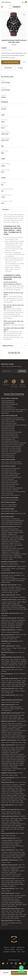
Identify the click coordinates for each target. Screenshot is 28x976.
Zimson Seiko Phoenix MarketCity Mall (11, 477)
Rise (25, 684)
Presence (4, 609)
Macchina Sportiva (13, 854)
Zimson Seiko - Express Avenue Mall (11, 474)
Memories (14, 874)
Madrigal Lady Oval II (7, 554)
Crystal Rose (13, 867)
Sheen (3, 692)
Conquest (4, 602)
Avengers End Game (7, 725)
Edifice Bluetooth (6, 691)
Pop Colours (13, 730)
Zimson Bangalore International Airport (11, 446)
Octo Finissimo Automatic (8, 577)
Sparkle (24, 904)
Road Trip (23, 730)
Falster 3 (12, 881)
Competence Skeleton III (8, 840)
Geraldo (23, 659)
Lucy (10, 793)
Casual (24, 725)
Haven (17, 914)
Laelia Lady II (20, 548)
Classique (18, 566)
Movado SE (19, 625)
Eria (20, 543)
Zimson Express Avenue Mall (9, 470)
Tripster (19, 734)
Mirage (9, 795)
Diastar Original (11, 637)
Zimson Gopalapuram (7, 406)
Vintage (7, 692)
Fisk (23, 881)
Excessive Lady (5, 545)
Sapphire (12, 627)
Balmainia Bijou (5, 530)
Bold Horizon (22, 620)
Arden (17, 695)
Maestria (24, 554)
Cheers (3, 681)
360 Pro (19, 740)
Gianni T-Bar (5, 717)
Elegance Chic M (14, 543)
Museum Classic (5, 627)
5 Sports (17, 850)
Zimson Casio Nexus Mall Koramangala (11, 432)
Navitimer (18, 589)
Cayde (11, 659)
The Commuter (5, 767)
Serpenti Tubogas (6, 582)
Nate (14, 761)
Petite (13, 702)
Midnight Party (5, 730)
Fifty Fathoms (5, 564)
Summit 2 (21, 613)
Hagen (20, 882)
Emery (20, 818)
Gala (17, 790)
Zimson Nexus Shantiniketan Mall (10, 435)
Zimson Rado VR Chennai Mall (9, 482)
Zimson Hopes (5, 413)
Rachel (17, 916)
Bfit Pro (3, 676)
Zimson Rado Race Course (8, 409)
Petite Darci (18, 825)
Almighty (24, 740)
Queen (16, 799)
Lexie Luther (21, 758)
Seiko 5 (22, 856)
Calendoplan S (19, 624)
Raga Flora (17, 901)
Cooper (8, 913)
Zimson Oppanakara (21, 409)
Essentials (4, 914)
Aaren (17, 878)
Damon (12, 913)
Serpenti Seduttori (11, 580)
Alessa (7, 911)
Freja (3, 882)
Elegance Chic (5, 543)
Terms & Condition (9, 949)
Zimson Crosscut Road (16, 411)
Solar (16, 669)
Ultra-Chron (4, 611)
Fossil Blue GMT (14, 752)
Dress (22, 852)
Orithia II (20, 557)
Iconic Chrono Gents (7, 548)
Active (15, 652)
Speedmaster (16, 632)
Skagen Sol (12, 886)
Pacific (23, 795)
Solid (12, 686)
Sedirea (11, 559)
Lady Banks (23, 661)
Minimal (21, 684)
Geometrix (17, 895)
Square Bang (22, 597)
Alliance (21, 678)
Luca (8, 916)
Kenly (11, 820)
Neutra (18, 761)
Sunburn (20, 732)
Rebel (3, 835)
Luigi (19, 717)
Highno (3, 684)
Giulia (3, 661)
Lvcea (10, 575)
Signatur (7, 886)
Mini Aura (4, 795)
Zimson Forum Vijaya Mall (8, 486)
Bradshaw (7, 818)
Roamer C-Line (17, 842)
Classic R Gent (5, 538)
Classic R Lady (5, 539)
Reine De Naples (6, 568)
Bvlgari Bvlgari (5, 575)
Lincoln (3, 793)
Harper (13, 661)
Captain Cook (18, 634)
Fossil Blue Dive (5, 752)
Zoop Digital (12, 923)
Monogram (14, 795)
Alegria (20, 865)
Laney (15, 758)
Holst (8, 884)
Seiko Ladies (5, 857)
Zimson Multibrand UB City (17, 419)
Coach (21, 695)
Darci (16, 818)
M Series (21, 641)
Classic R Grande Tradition (16, 538)
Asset (23, 782)
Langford (16, 820)
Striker (21, 800)
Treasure (21, 802)
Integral (11, 638)
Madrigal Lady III (15, 552)
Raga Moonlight (13, 902)
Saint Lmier (20, 609)
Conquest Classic (11, 602)
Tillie (24, 768)
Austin (14, 911)
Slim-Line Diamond (6, 846)
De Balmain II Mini (6, 541)
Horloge (17, 661)
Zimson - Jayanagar (18, 444)
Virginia (10, 770)
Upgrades (12, 736)
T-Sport (9, 650)
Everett (21, 749)
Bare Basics (15, 725)
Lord (7, 854)
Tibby (22, 829)
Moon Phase (5, 557)
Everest (24, 818)
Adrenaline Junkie (21, 721)
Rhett (11, 763)
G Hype (3, 790)
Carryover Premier (6, 784)
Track (17, 802)
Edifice (21, 688)
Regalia (13, 904)
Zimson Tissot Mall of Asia (8, 457)
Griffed (11, 707)
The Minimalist (13, 767)
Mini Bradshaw (5, 824)
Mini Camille (13, 824)
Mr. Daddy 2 (11, 708)
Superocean (17, 590)
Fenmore (18, 751)
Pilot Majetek (21, 607)
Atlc (23, 657)
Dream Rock (5, 872)
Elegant (24, 602)
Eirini (12, 541)
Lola (25, 663)
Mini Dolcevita (14, 607)
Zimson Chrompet (6, 491)
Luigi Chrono (5, 719)
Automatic (18, 667)
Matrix (17, 793)
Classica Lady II (13, 539)
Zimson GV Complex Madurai (9, 504)
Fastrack (4, 729)
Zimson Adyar (16, 468)
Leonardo (20, 663)
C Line (17, 838)
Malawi (17, 833)
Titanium (20, 669)
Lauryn (21, 820)
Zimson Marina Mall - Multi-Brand (10, 490)
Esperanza (4, 625)
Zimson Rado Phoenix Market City (10, 441)
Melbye (22, 884)
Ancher (22, 878)
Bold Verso (4, 624)
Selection (4, 686)
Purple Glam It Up (6, 901)
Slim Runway (9, 829)
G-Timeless (23, 777)
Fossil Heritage (5, 754)
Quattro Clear (9, 799)
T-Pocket (4, 650)
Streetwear (4, 732)
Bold (25, 678)
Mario (10, 719)
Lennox (7, 822)
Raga (13, 901)
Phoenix (4, 797)
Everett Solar (5, 751)
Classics (17, 888)
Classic (3, 669)
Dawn (14, 786)
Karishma (23, 895)
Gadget (13, 790)
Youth (11, 692)
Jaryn (8, 820)
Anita (3, 881)
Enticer (12, 691)
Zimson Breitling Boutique (8, 402)
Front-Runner (10, 788)
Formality (18, 682)
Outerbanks (11, 665)
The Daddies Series (6, 710)
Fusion (20, 788)
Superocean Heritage (7, 592)
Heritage (18, 646)
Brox (13, 747)
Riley (14, 763)
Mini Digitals (18, 920)
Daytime (22, 870)
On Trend (4, 899)
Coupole (4, 637)
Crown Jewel (9, 786)
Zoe (24, 665)
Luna (13, 793)
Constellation (19, 630)
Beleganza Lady (13, 534)
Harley (8, 914)
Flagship (9, 603)
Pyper (15, 827)
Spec (18, 800)
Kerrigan (7, 758)
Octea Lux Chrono (6, 876)
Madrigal (4, 550)
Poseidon (12, 797)
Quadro (18, 702)
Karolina (17, 884)
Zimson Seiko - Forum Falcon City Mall (11, 450)
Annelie (7, 881)
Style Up (15, 732)
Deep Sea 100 (18, 840)
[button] (5, 22)
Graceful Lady (12, 872)
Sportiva (14, 857)
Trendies (14, 734)
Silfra (6, 835)
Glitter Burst (22, 790)
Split (22, 708)
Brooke (7, 659)
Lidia (24, 914)
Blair (3, 818)
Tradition (13, 568)
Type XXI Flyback (6, 570)
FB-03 (14, 751)
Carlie (16, 747)
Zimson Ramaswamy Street (18, 491)
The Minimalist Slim (6, 768)
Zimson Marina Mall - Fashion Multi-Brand (12, 488)
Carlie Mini (22, 747)
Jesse (3, 758)
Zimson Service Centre (7, 444)
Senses (8, 686)
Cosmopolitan (5, 867)
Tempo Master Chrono (17, 846)
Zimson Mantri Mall (21, 425)
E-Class (21, 888)
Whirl (23, 686)
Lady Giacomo (5, 663)
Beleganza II (5, 534)
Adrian (22, 908)
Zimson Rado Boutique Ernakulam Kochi (12, 524)
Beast (3, 742)
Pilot (7, 797)
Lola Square (5, 665)
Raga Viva (20, 902)
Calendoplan (11, 624)
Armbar (17, 704)
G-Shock (17, 691)
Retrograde (19, 904)
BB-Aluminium (19, 573)
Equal (13, 682)
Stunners (10, 732)
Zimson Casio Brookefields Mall (9, 404)
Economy (20, 727)
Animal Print (19, 723)
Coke (9, 727)
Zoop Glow (19, 923)
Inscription (12, 756)
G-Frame (17, 777)
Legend (3, 607)
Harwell (7, 756)
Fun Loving (21, 715)
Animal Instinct (11, 723)
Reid (8, 763)
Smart (20, 665)
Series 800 (18, 627)
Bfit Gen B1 (16, 673)
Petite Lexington (5, 827)
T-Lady (23, 648)
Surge (3, 802)
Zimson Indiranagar (6, 418)
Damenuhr (4, 682)
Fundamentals (10, 729)
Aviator (23, 713)
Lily (2, 916)
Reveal (20, 799)
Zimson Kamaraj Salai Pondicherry (10, 500)
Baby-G (17, 688)
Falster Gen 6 (18, 881)
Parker (13, 825)
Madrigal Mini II (17, 554)
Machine (14, 760)
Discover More (17, 852)
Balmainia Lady (14, 530)
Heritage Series (11, 625)
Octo (23, 575)
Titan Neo (4, 906)
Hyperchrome (5, 638)
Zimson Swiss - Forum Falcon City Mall (11, 448)
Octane (20, 897)
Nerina (19, 795)
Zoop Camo (5, 923)
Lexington (12, 822)
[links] (3, 963)
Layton (3, 822)
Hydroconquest (5, 605)
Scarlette (21, 763)
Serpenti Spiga (20, 580)
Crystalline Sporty (14, 870)
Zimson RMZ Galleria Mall (8, 439)
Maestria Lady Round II (7, 555)
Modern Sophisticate (7, 761)
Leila (21, 914)
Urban (14, 835)
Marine (24, 566)
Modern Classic (5, 814)
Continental (21, 784)
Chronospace (11, 587)
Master (8, 607)
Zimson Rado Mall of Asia (8, 455)
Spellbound (18, 686)
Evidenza (4, 603)
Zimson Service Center (7, 493)
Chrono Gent (14, 536)
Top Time (15, 592)
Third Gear (12, 802)
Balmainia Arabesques (12, 529)
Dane (16, 913)
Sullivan (22, 765)
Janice (23, 756)
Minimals (8, 897)
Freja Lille (7, 882)
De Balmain (21, 539)
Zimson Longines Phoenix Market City (11, 495)
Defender (13, 749)
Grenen (16, 882)
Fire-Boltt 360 (14, 742)
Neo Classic (22, 854)
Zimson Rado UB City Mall (8, 421)
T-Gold (19, 648)
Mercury (20, 742)
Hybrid (12, 884)
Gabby (11, 754)
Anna (16, 782)
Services (13, 947)
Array (20, 782)
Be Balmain (4, 532)
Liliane (17, 822)
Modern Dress (13, 814)
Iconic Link (8, 702)
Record (14, 609)
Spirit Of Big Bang (13, 597)
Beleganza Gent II (18, 532)
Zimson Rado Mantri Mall (8, 427)
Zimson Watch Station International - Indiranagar (14, 443)
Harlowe (4, 820)
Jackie (20, 792)
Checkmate (4, 727)
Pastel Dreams (10, 899)
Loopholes (17, 729)
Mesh (16, 684)
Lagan (3, 897)
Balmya (20, 530)
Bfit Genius (23, 673)
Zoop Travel (5, 924)
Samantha (22, 916)
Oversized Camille (6, 825)
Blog (19, 952)
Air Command (21, 561)
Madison (12, 916)
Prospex (13, 856)
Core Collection (17, 681)
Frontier (16, 788)
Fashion (8, 891)
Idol (11, 792)
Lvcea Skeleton (17, 575)
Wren (3, 831)
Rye (17, 763)
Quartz (18, 856)
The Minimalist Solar (17, 768)
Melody (21, 793)
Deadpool (14, 727)
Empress (19, 786)
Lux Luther (8, 760)
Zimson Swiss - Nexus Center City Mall (11, 462)
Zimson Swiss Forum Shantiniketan (10, 437)
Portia (11, 827)
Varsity (9, 738)
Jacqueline (18, 756)
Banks (3, 659)
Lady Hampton (13, 663)
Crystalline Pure (5, 870)
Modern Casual (16, 812)
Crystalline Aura (21, 867)
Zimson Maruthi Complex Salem (10, 511)
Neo (12, 897)
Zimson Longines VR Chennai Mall (10, 484)
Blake (18, 911)
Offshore (21, 805)
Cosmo (3, 786)
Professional (5, 590)
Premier (23, 589)
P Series (3, 643)
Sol (6, 800)
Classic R (21, 536)
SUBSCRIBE (22, 371)
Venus (13, 847)
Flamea (12, 545)
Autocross (17, 745)
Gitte (12, 882)
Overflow (17, 708)
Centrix (24, 634)
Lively (12, 684)
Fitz (19, 659)
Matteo (14, 719)
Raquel (22, 761)
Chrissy (22, 911)
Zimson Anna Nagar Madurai (9, 506)
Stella (10, 765)
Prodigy (3, 799)
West (12, 918)
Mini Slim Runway (21, 824)
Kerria (14, 548)
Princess (22, 797)
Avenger (19, 584)
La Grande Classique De (16, 605)
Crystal (3, 812)
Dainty (23, 681)
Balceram (18, 526)
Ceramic (24, 667)
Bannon (23, 745)
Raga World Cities (6, 904)
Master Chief (17, 707)
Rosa (23, 719)
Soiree (3, 800)
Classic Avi (18, 587)
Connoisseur (15, 784)
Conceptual (4, 852)
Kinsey (11, 758)
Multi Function (5, 775)
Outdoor (22, 691)
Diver (7, 715)
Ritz (23, 827)
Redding (4, 763)
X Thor (22, 738)
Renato (19, 719)
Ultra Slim (4, 671)
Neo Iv (15, 897)
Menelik (22, 833)
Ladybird (11, 564)
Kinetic (3, 854)
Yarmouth (16, 918)
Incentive (8, 684)
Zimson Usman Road (7, 468)
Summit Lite (4, 615)
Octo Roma (22, 579)
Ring (24, 742)
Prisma (15, 775)
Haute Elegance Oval (7, 547)
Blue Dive (4, 747)
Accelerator (22, 816)
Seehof (17, 844)
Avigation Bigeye (21, 599)
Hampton (7, 661)
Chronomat (4, 587)
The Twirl (9, 780)
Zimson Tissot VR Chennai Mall (9, 481)
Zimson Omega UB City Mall (9, 425)
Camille (12, 818)
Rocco (16, 665)
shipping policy (20, 947)
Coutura (10, 852)
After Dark (4, 723)
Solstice (14, 800)
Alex (11, 911)
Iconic (14, 547)
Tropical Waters (5, 736)
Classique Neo (5, 895)
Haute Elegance (18, 545)
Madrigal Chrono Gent (12, 550)
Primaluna (9, 609)
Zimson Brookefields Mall (8, 400)
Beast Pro (7, 742)
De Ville (4, 632)
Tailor (6, 802)
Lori (5, 916)
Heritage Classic (16, 603)
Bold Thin (14, 622)
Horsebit (4, 780)
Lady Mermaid (5, 842)
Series (24, 799)
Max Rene (8, 669)
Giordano (20, 773)
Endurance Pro (5, 589)
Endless (10, 682)
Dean (8, 749)
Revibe (18, 730)
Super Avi (11, 590)
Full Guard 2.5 (5, 707)
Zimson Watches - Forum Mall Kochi (10, 519)
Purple (17, 899)
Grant (3, 756)
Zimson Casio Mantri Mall (8, 430)
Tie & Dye (4, 734)
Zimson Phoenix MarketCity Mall (10, 475)
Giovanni (11, 717)
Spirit (25, 609)
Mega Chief (4, 708)
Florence (18, 637)
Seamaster (9, 632)
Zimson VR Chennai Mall (8, 479)
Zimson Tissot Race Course (8, 408)
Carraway (4, 749)
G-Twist (8, 790)
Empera (3, 891)
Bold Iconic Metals (6, 622)
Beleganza (10, 532)
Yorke (14, 770)
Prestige (3, 654)
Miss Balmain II (17, 555)
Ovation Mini (5, 559)
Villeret (16, 564)
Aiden (3, 911)
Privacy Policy (19, 949)
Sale (13, 669)
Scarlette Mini (5, 765)
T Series (8, 643)
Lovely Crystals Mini (6, 874)
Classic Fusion (5, 597)
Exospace (12, 589)
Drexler (16, 659)
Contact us (6, 947)
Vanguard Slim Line (6, 847)
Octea (19, 874)
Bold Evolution (20, 618)
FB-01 (10, 751)
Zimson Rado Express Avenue (9, 472)
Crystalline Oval (14, 869)
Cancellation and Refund (9, 952)
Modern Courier (21, 760)
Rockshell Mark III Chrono (8, 844)
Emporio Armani (13, 715)
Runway (3, 829)
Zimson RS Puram (6, 411)
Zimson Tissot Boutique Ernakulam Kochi (12, 522)
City (7, 681)
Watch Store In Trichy (20, 513)
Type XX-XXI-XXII (20, 568)
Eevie (17, 749)
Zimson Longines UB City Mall (9, 423)
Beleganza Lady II (6, 536)
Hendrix (3, 792)
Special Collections (6, 648)
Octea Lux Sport (16, 876)
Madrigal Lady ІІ (6, 552)
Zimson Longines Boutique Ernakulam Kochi (12, 520)
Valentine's (4, 738)
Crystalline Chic (5, 869)
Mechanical (21, 652)
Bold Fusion (15, 620)
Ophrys (10, 557)
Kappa (15, 717)
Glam (23, 682)
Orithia (15, 557)
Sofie (14, 829)
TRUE (15, 638)
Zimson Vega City (6, 419)
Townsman (4, 770)
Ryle (3, 886)
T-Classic (14, 648)
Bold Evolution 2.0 (6, 620)
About (23, 952)
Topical (9, 734)
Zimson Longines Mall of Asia (9, 453)
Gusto (16, 805)
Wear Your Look (16, 738)
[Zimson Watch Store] (15, 7)
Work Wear (10, 906)
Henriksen (4, 884)
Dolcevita (19, 602)
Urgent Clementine (20, 736)
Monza (11, 842)
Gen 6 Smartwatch (18, 754)
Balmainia (4, 529)
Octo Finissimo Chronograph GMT (10, 579)
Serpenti (4, 580)
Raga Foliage (5, 902)
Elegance (17, 541)
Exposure (4, 788)
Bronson (9, 747)
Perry (3, 697)
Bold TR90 (20, 622)
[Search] (22, 2)
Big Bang (18, 595)
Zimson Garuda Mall (17, 418)
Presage (8, 856)
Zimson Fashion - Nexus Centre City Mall (12, 463)
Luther (3, 760)
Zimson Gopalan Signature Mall (10, 434)
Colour (10, 681)
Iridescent (15, 792)
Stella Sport (16, 765)
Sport (19, 814)
